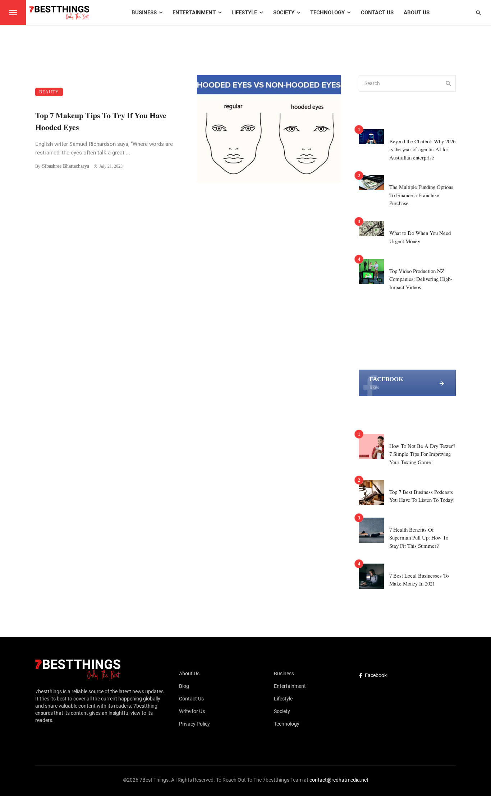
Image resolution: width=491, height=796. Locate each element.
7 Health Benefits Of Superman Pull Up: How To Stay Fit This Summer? (418, 537)
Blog (184, 686)
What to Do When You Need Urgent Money (420, 237)
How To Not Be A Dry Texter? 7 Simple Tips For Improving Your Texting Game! (422, 454)
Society (283, 12)
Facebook (376, 675)
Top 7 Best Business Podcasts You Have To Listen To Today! (422, 496)
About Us (417, 12)
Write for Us (192, 711)
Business (144, 12)
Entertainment (194, 12)
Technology (327, 12)
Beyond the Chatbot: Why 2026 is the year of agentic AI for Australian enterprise (422, 149)
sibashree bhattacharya (65, 166)
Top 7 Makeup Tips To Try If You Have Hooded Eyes (100, 121)
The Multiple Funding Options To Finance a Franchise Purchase (421, 195)
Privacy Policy (194, 724)
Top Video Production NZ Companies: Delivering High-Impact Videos (420, 279)
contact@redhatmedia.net (338, 780)
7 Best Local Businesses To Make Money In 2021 (419, 579)
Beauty (49, 91)
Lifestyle (244, 12)
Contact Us (377, 12)
